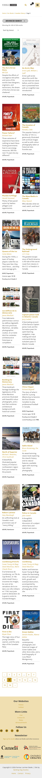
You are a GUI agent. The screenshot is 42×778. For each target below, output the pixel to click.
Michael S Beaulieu (9, 454)
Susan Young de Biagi (10, 564)
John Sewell (26, 515)
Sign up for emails (9, 739)
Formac (21, 705)
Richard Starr (7, 135)
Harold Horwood (8, 198)
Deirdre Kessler (27, 634)
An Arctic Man (28, 68)
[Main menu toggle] (37, 5)
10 (14, 680)
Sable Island (27, 445)
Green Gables (27, 632)
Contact (20, 773)
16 (10, 685)
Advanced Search (14, 21)
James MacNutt (7, 315)
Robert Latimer (8, 512)
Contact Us (21, 717)
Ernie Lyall (26, 70)
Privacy (27, 773)
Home (21, 720)
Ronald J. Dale (27, 129)
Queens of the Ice (9, 251)
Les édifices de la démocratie (9, 312)
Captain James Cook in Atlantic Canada (30, 315)
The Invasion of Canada (28, 126)
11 (20, 680)
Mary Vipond (27, 201)
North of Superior (9, 452)
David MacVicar (8, 566)
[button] (26, 5)
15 (5, 685)
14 (35, 680)
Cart (21, 715)
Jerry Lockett (26, 319)
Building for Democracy (7, 381)
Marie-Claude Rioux (10, 567)
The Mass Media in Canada (30, 197)
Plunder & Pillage (9, 195)
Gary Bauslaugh (8, 515)
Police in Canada (29, 513)
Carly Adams (6, 254)
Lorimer (21, 707)
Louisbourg (26, 561)
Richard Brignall (28, 389)
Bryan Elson (6, 634)
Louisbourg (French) (10, 561)
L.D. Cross (25, 254)
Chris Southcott (8, 457)
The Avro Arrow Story (8, 69)
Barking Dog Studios (21, 770)
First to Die (7, 632)
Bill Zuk (5, 72)
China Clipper (28, 387)
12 (25, 680)
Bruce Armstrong (28, 448)
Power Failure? (8, 133)
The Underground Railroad (29, 250)
